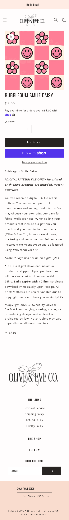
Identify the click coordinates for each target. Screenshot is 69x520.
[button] (5, 20)
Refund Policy (34, 420)
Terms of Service (34, 408)
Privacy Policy (34, 426)
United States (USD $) (32, 496)
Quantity (10, 121)
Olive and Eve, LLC (29, 511)
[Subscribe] (51, 471)
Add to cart (34, 142)
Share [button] (12, 332)
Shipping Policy (34, 414)
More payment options (34, 162)
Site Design (51, 511)
